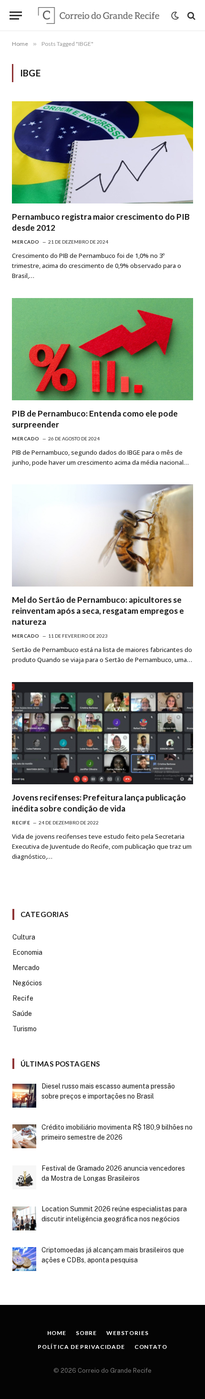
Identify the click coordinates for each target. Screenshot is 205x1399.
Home (56, 1332)
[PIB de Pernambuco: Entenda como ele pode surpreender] (102, 349)
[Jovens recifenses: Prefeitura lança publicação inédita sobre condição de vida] (102, 733)
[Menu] (16, 15)
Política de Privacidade (81, 1346)
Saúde (22, 1013)
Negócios (27, 983)
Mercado (26, 968)
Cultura (23, 937)
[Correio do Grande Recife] (99, 15)
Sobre (86, 1332)
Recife (22, 998)
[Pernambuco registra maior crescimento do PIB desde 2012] (102, 152)
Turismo (24, 1029)
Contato (150, 1346)
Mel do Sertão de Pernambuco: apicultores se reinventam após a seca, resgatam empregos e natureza (98, 611)
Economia (27, 952)
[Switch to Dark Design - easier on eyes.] (175, 15)
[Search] (190, 15)
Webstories (127, 1332)
